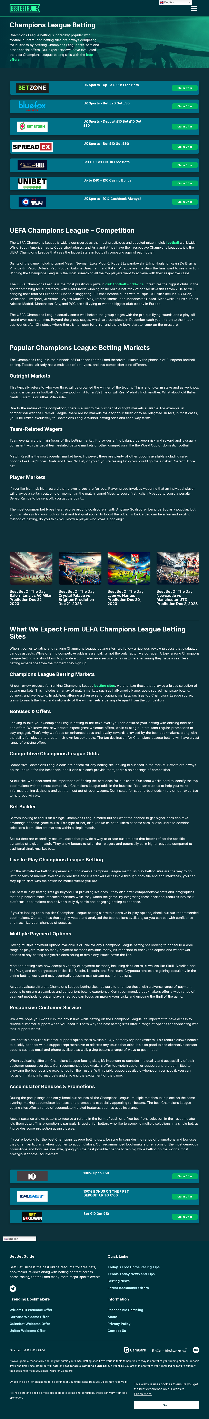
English (13, 1238)
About (113, 1317)
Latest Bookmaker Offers (128, 1288)
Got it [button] (166, 1405)
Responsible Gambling (125, 1310)
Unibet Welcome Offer (28, 1331)
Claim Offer (184, 88)
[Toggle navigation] (193, 8)
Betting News (119, 1281)
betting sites (104, 685)
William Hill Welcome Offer (31, 1310)
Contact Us (117, 1331)
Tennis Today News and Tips (131, 1274)
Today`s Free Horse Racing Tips (134, 1267)
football (172, 242)
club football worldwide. (125, 284)
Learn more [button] (143, 1394)
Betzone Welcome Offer (29, 1317)
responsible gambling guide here (87, 1365)
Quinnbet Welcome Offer (30, 1324)
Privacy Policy (119, 1324)
